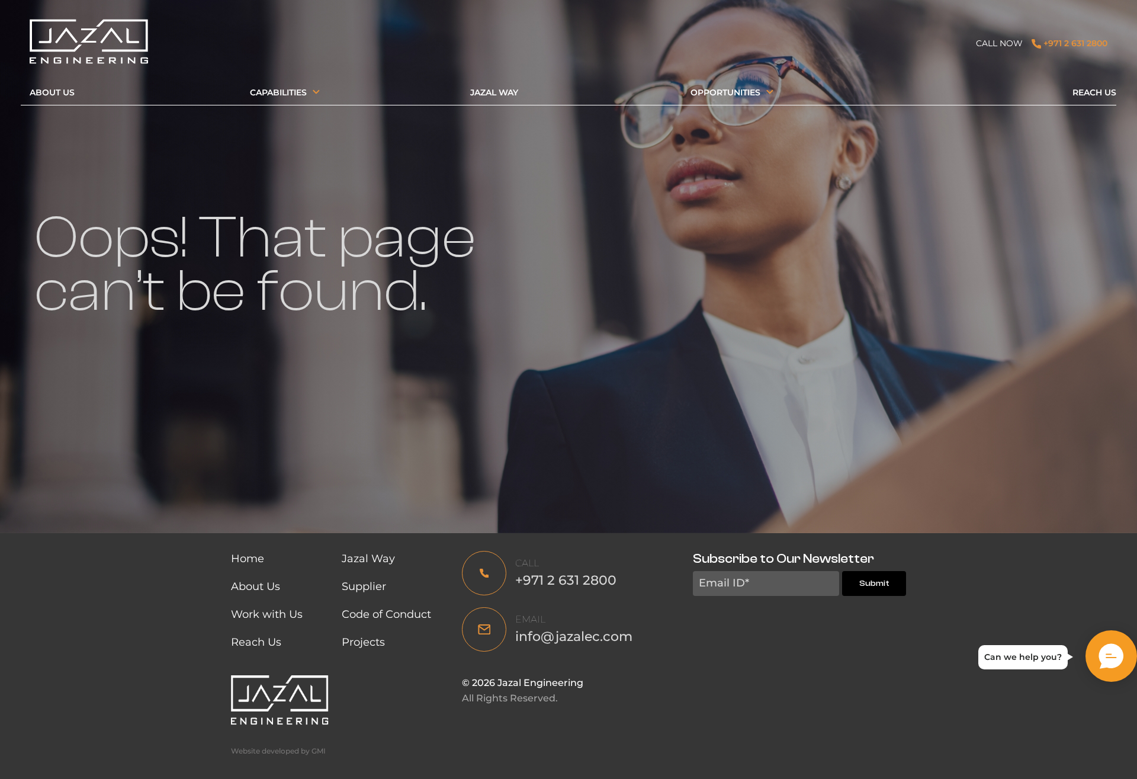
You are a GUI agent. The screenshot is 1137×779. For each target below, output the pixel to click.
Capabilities (278, 92)
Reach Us (1094, 92)
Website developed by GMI (278, 750)
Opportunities (725, 92)
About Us (52, 92)
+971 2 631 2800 (1074, 43)
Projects (363, 642)
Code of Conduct (388, 614)
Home (247, 558)
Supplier (364, 586)
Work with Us (267, 614)
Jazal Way (494, 92)
